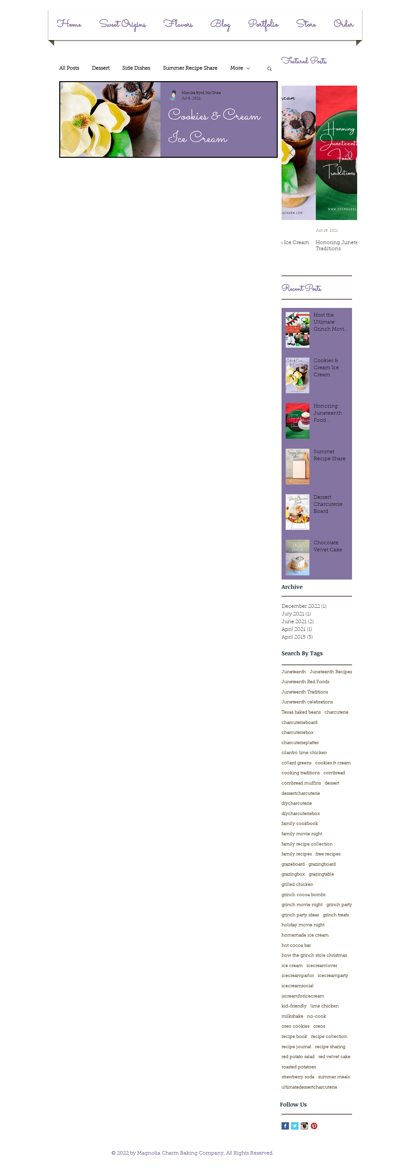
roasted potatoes (299, 1067)
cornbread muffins (301, 783)
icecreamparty (333, 976)
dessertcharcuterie (301, 794)
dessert (332, 783)
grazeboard (293, 864)
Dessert (101, 68)
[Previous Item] (292, 153)
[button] (269, 69)
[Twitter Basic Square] (295, 1126)
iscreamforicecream (303, 996)
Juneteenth (294, 672)
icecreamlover (322, 966)
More (236, 68)
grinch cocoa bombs (303, 895)
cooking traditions (301, 773)
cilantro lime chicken (304, 753)
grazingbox (293, 874)
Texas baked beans (301, 712)
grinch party (339, 905)
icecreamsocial (298, 986)
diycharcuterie (297, 803)
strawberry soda (298, 1077)
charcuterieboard (299, 723)
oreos (319, 1026)
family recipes (297, 854)
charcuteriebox (298, 733)
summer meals (334, 1077)
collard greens (296, 763)
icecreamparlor (298, 976)
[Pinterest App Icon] (314, 1126)
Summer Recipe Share (190, 68)
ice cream (292, 966)
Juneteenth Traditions (305, 692)
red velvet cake (334, 1057)
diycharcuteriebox (301, 814)
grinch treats (336, 915)
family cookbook (300, 824)
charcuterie (336, 712)
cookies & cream (333, 763)
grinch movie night (302, 905)
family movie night (302, 834)
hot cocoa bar (296, 946)
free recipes (328, 854)
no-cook (316, 1016)
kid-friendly (294, 1006)
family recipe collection (307, 844)
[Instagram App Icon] (304, 1126)
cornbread (334, 773)
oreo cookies (295, 1026)
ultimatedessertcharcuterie (309, 1087)
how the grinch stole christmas (314, 956)
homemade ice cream (305, 935)
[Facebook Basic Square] (285, 1126)
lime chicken (324, 1006)
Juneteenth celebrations (307, 702)
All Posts (69, 68)
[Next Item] (347, 153)
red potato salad (298, 1057)
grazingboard (322, 864)
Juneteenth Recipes (331, 672)
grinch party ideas (300, 915)
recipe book (294, 1037)
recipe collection (329, 1037)
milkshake (292, 1016)
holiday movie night (303, 925)
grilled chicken (297, 885)
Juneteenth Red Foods (305, 682)
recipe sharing (330, 1047)
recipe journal (296, 1047)
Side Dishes (136, 68)
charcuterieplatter (300, 743)
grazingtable (321, 874)
